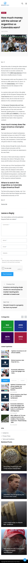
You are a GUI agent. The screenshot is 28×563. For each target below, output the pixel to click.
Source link (4, 204)
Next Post (6, 302)
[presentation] (22, 317)
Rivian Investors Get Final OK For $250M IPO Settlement (18, 396)
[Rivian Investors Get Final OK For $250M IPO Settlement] (5, 363)
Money (3, 12)
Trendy (22, 380)
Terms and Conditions (8, 439)
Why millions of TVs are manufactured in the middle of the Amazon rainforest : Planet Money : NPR (18, 419)
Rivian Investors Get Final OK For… (17, 361)
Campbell (14, 392)
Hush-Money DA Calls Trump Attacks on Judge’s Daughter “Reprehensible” (14, 550)
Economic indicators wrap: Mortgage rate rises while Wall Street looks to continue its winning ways (17, 407)
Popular (14, 380)
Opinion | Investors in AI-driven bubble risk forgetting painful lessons (18, 387)
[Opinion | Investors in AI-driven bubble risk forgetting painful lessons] (5, 354)
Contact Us (5, 433)
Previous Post (10, 284)
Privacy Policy (6, 436)
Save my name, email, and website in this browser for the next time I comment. (12, 261)
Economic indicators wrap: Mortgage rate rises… (18, 371)
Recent (5, 380)
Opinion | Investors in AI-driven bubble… (19, 352)
